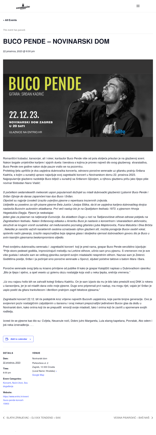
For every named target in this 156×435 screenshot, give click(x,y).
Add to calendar (19, 338)
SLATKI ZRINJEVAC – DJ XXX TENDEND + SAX (33, 417)
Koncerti (7, 382)
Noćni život (17, 382)
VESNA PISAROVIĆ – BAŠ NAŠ (132, 417)
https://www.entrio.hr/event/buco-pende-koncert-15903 (16, 400)
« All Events (10, 20)
